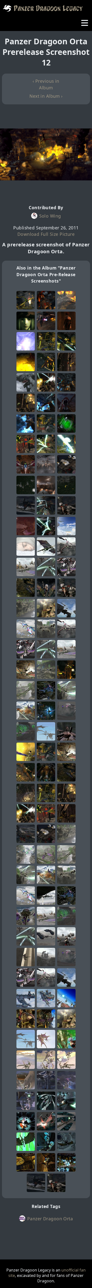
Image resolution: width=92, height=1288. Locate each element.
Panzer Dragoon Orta (50, 1219)
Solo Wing (50, 216)
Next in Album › (46, 96)
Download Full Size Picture (46, 234)
